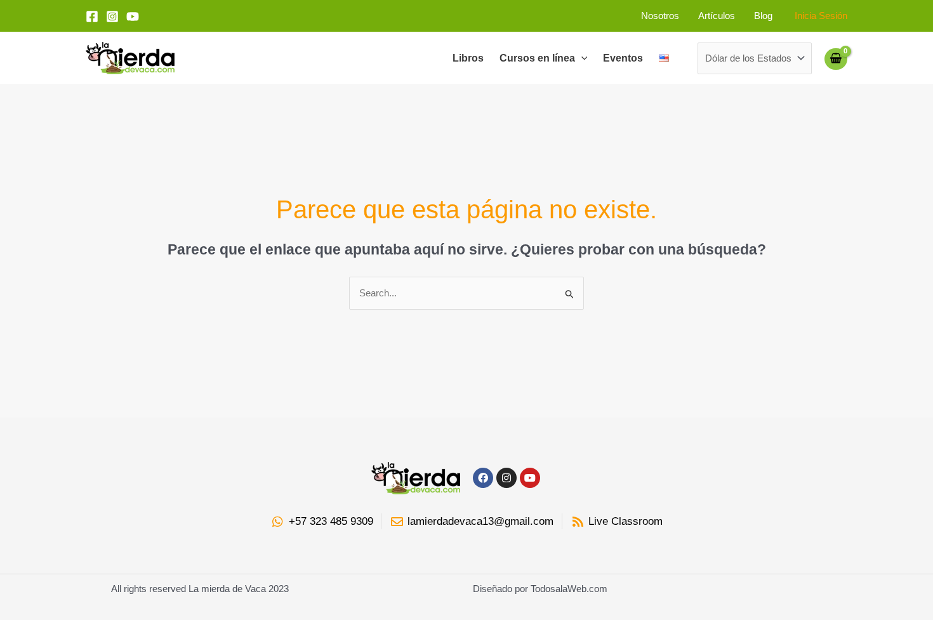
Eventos (623, 58)
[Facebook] (92, 16)
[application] (581, 58)
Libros (468, 58)
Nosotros (660, 15)
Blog (763, 15)
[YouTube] (132, 16)
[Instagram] (112, 16)
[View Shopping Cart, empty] (835, 58)
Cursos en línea (537, 58)
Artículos (716, 15)
